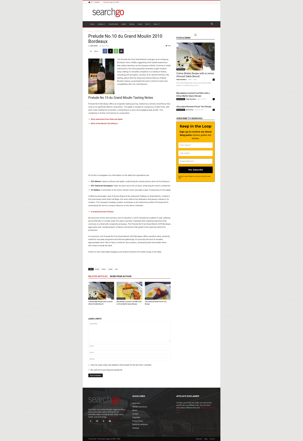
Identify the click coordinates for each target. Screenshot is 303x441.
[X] (110, 51)
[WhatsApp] (116, 51)
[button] (212, 24)
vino (116, 269)
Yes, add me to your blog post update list (106, 370)
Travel (140, 24)
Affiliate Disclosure (139, 407)
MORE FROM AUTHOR (120, 276)
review (110, 269)
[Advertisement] (129, 151)
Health (123, 24)
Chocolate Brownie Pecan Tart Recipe (193, 106)
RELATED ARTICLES (97, 276)
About (134, 410)
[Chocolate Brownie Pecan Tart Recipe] (158, 291)
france (104, 269)
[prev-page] (89, 308)
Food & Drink (113, 24)
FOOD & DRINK (183, 38)
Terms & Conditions (140, 424)
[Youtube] (109, 421)
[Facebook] (105, 51)
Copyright (136, 417)
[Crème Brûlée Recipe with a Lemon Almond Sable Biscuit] (101, 291)
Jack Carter (94, 46)
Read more (111, 417)
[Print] (121, 51)
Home (92, 24)
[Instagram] (97, 421)
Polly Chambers (181, 79)
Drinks (107, 31)
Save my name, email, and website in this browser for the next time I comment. (121, 365)
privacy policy (200, 176)
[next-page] (93, 308)
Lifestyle (100, 24)
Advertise (136, 403)
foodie (97, 269)
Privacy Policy (137, 421)
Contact (135, 414)
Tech (147, 24)
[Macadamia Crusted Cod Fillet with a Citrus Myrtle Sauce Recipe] (129, 291)
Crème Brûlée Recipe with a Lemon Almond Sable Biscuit (195, 75)
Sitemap (135, 428)
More (156, 24)
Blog (205, 439)
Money (131, 24)
